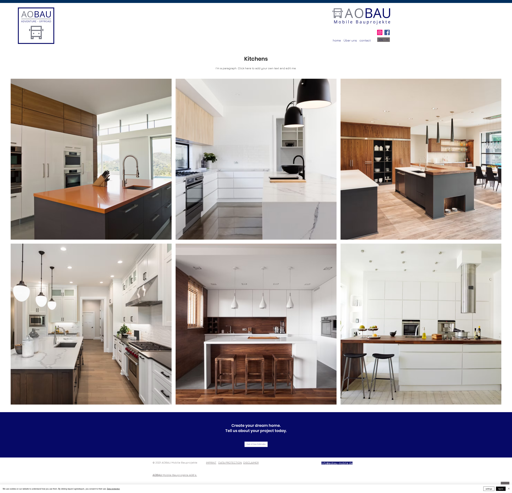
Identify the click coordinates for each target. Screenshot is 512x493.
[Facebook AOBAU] (387, 32)
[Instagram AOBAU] (379, 32)
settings (489, 488)
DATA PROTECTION (230, 462)
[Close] (508, 489)
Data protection (113, 488)
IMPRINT (211, 462)
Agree (500, 488)
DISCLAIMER (251, 462)
